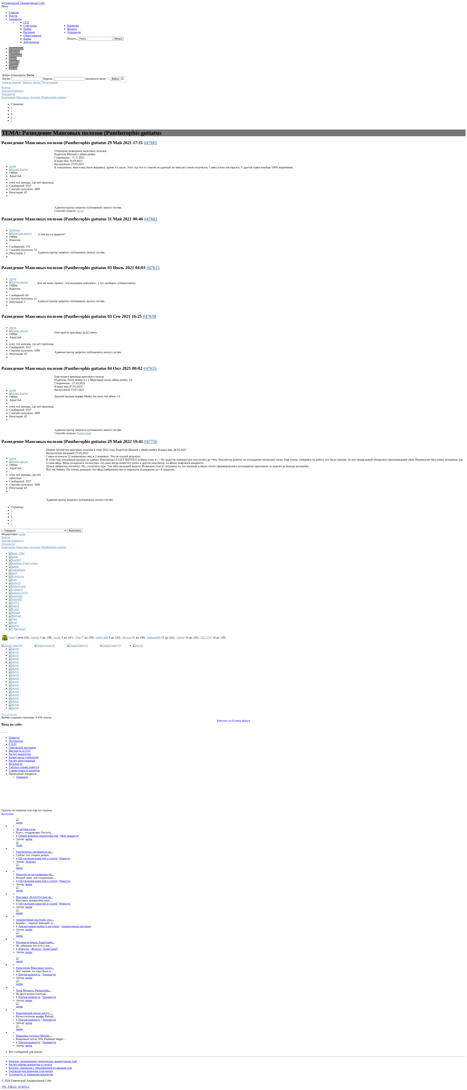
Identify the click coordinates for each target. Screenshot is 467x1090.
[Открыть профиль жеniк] (18, 169)
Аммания (22, 777)
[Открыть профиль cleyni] (18, 282)
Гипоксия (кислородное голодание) (31, 1071)
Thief (78, 637)
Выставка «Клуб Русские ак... (34, 897)
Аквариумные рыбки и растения (38, 926)
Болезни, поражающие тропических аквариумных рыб (43, 1061)
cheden (180, 637)
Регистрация (50, 82)
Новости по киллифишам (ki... (35, 874)
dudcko (35, 637)
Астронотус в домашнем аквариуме (31, 1074)
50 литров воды (26, 829)
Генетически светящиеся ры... (34, 851)
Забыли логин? (32, 82)
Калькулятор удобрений (23, 757)
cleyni (80, 210)
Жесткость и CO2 (19, 750)
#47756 (150, 441)
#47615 (153, 267)
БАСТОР (206, 637)
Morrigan (14, 230)
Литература (16, 740)
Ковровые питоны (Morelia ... (34, 1035)
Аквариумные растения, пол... (35, 919)
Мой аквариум (69, 835)
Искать (118, 38)
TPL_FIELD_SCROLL (15, 1086)
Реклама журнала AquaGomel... (35, 942)
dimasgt (126, 637)
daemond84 (154, 637)
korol (12, 637)
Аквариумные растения (76, 926)
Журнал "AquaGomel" (44, 948)
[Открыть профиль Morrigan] (20, 233)
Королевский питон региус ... (34, 1013)
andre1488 (102, 637)
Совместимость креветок (24, 770)
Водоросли (15, 763)
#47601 (150, 142)
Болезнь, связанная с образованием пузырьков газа (40, 1067)
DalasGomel (84, 433)
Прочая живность (12, 90)
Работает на (224, 720)
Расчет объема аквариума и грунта (30, 1064)
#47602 (150, 219)
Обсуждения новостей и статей (37, 858)
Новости (14, 737)
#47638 (149, 316)
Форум (5, 87)
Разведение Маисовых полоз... (35, 967)
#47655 (150, 368)
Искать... (72, 38)
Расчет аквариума (20, 754)
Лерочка (30, 861)
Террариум (8, 94)
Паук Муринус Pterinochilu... (33, 990)
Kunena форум (241, 720)
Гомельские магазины (22, 747)
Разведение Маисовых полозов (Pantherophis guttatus (33, 97)
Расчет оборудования (22, 760)
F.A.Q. (13, 744)
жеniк (12, 166)
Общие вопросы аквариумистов (38, 835)
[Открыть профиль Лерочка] (19, 848)
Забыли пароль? (12, 82)
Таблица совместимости (24, 767)
